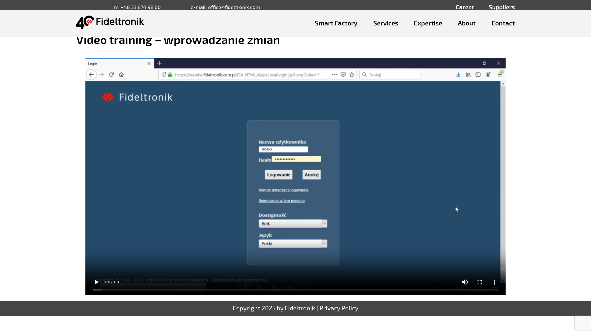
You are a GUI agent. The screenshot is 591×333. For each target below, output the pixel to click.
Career (465, 7)
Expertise (428, 23)
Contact (503, 23)
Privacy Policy (339, 308)
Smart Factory (336, 23)
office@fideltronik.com (234, 7)
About (467, 23)
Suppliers (502, 7)
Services (385, 23)
